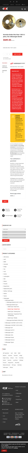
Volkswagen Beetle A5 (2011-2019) (14, 302)
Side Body (19, 365)
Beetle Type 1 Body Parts (13, 306)
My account (5, 413)
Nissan (5, 281)
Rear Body (17, 362)
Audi (5, 259)
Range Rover (6, 286)
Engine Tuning (6, 357)
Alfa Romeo (6, 256)
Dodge (5, 266)
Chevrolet (6, 264)
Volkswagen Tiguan (9, 342)
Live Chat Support (7, 398)
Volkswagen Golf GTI (9, 330)
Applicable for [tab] (4, 71)
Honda (5, 274)
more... (12, 196)
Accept (4, 450)
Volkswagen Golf (9, 327)
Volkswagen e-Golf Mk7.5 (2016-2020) (13, 325)
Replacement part (6, 365)
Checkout (5, 419)
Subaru (5, 293)
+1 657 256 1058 (7, 399)
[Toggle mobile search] (22, 9)
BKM (15, 353)
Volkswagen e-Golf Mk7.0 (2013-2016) (13, 322)
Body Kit (4, 355)
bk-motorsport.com (7, 404)
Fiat (4, 269)
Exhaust (12, 357)
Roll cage (14, 365)
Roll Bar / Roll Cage (8, 291)
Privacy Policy (21, 434)
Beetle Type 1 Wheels (12, 317)
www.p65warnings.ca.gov (21, 140)
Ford (5, 271)
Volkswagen (6, 298)
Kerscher (9, 360)
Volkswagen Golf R (9, 332)
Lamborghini (6, 276)
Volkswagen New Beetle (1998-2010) (14, 320)
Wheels (5, 344)
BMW (5, 261)
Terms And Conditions (13, 434)
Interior (4, 360)
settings (16, 448)
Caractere (10, 355)
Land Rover (15, 360)
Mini (4, 278)
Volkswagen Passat (9, 337)
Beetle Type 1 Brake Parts (14, 309)
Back (5, 201)
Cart (4, 416)
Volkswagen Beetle (9, 300)
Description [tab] (4, 63)
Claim (4, 422)
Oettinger (21, 360)
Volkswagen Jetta (9, 335)
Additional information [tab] (4, 66)
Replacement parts (8, 288)
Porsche (5, 283)
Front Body (21, 357)
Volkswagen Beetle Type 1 (12, 304)
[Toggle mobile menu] (25, 9)
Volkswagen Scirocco (10, 339)
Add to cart (17, 54)
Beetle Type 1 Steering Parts (14, 311)
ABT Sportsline (6, 353)
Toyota (5, 296)
